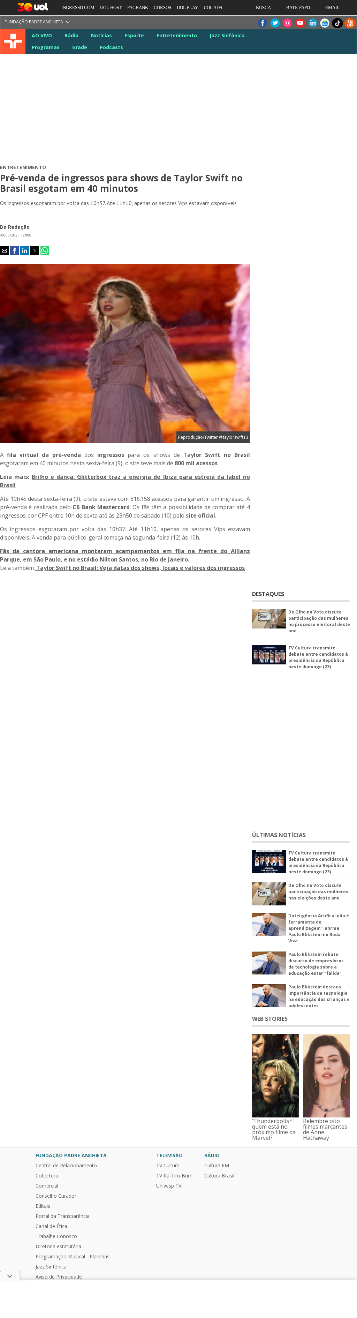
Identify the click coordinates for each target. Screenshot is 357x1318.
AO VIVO (42, 35)
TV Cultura (13, 41)
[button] (4, 250)
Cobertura (47, 1175)
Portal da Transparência (63, 1216)
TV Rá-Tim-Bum (174, 1175)
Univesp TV (168, 1185)
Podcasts (111, 47)
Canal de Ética (51, 1226)
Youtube (299, 23)
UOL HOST (111, 7)
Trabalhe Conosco (56, 1236)
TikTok (337, 23)
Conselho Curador (56, 1195)
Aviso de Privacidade (59, 1276)
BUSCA (263, 7)
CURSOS (162, 7)
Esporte (134, 35)
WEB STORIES (270, 1019)
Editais (43, 1206)
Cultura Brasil (219, 1175)
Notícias (101, 35)
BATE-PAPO (298, 7)
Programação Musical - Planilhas (72, 1256)
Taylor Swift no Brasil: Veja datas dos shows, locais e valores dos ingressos (140, 568)
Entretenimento (177, 35)
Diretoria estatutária (58, 1246)
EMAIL (332, 7)
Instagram (287, 23)
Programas (46, 47)
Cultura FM (216, 1165)
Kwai (350, 23)
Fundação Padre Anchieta (34, 22)
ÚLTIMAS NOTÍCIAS (279, 835)
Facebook (262, 23)
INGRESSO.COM (77, 7)
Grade (79, 47)
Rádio (71, 35)
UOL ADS (213, 7)
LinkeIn (312, 23)
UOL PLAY (187, 7)
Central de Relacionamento (66, 1165)
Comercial (47, 1185)
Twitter (274, 23)
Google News (325, 23)
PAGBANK (137, 7)
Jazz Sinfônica (227, 35)
